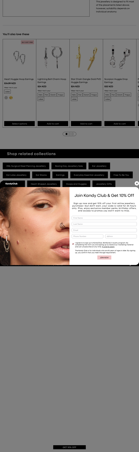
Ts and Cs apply (108, 247)
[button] (137, 183)
